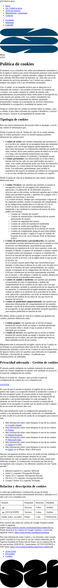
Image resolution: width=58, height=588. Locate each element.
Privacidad (9, 554)
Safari (10, 444)
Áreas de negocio (12, 10)
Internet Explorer (15, 435)
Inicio (7, 6)
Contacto (9, 15)
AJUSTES (4, 384)
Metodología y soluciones (16, 13)
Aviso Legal (10, 551)
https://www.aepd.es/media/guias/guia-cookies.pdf (31, 547)
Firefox (11, 430)
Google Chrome (15, 425)
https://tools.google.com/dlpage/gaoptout (32, 532)
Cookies (8, 556)
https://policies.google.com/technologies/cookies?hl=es (30, 527)
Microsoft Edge (14, 440)
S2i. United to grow (13, 8)
